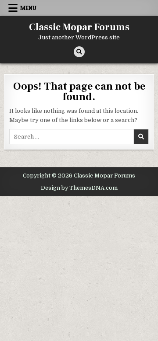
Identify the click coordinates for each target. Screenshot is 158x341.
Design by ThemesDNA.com (79, 188)
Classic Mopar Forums (79, 27)
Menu (28, 7)
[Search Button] (79, 51)
